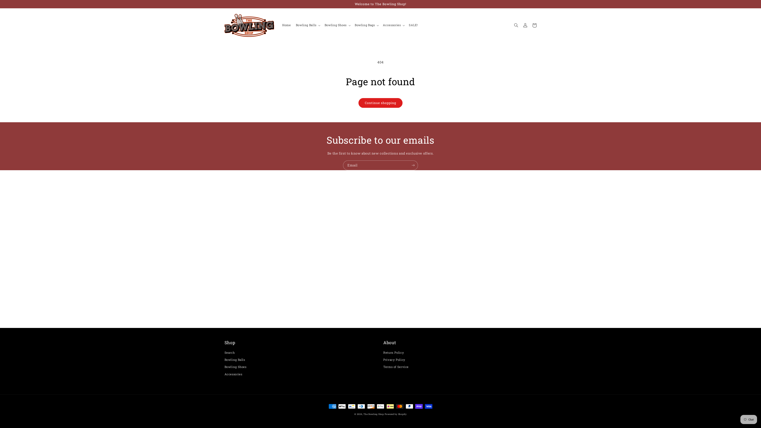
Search (230, 352)
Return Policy (393, 352)
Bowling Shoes (236, 367)
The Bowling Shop (373, 414)
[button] (307, 25)
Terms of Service (396, 367)
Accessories (233, 374)
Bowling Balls (235, 360)
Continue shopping (380, 103)
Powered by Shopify (396, 414)
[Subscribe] (413, 165)
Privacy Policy (394, 360)
